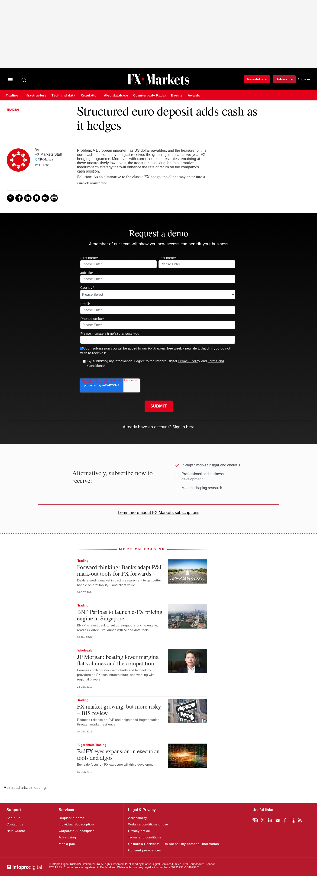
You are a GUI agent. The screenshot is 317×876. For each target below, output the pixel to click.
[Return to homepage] (158, 84)
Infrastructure (35, 95)
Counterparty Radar (149, 95)
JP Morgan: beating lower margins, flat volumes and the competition (118, 659)
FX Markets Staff (48, 154)
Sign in (304, 79)
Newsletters (257, 79)
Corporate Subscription (77, 831)
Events (176, 95)
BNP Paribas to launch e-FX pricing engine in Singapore (119, 614)
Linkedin (270, 820)
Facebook (285, 820)
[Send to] (45, 198)
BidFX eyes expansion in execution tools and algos (118, 754)
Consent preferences (144, 850)
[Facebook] (19, 198)
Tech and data (63, 95)
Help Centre (15, 831)
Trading (12, 95)
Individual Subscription (76, 824)
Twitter (262, 820)
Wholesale (85, 650)
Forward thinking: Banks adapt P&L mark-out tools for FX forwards (120, 570)
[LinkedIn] (28, 198)
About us (13, 818)
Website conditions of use (148, 824)
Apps (292, 820)
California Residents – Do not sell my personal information (173, 844)
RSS (300, 820)
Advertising (67, 837)
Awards (194, 95)
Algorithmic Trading (92, 745)
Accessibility (137, 818)
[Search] (24, 79)
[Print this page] (54, 198)
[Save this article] (36, 198)
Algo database (116, 95)
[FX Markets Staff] (18, 160)
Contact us (14, 824)
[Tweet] (10, 198)
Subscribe (284, 79)
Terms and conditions (144, 837)
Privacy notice (139, 831)
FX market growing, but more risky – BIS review (119, 709)
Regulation (90, 95)
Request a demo (71, 818)
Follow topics (255, 820)
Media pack (68, 844)
